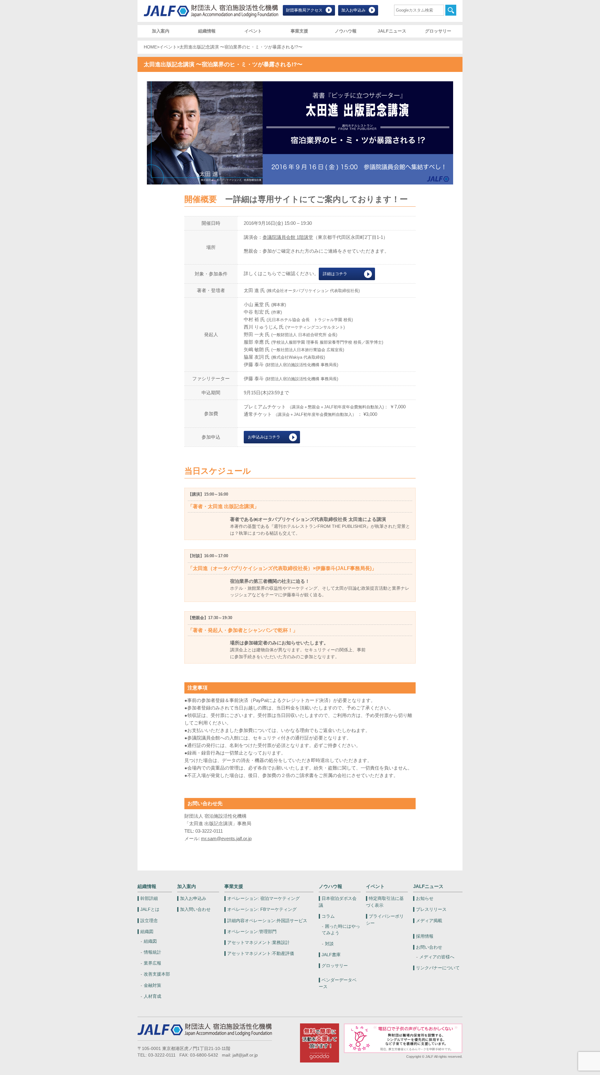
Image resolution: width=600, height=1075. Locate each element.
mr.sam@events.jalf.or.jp (226, 838)
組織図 (146, 931)
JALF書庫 (331, 954)
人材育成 (152, 996)
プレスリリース (431, 909)
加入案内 (160, 31)
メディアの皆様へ (436, 957)
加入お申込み (353, 10)
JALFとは (149, 909)
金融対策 (152, 985)
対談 (329, 943)
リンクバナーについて (438, 968)
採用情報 (424, 936)
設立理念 (149, 920)
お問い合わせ (429, 947)
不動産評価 (260, 953)
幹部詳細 (149, 898)
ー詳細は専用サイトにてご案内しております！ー (316, 199)
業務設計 (258, 942)
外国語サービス (267, 920)
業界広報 (152, 963)
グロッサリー (438, 31)
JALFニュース (392, 31)
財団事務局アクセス (304, 10)
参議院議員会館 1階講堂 (287, 237)
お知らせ (424, 898)
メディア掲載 (429, 920)
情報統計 (152, 952)
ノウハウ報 (346, 31)
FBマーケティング (262, 909)
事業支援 (299, 31)
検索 (450, 10)
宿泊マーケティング (263, 898)
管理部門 (252, 931)
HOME (150, 47)
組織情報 (207, 31)
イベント (253, 31)
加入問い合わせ (195, 909)
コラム (328, 916)
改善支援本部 (157, 974)
